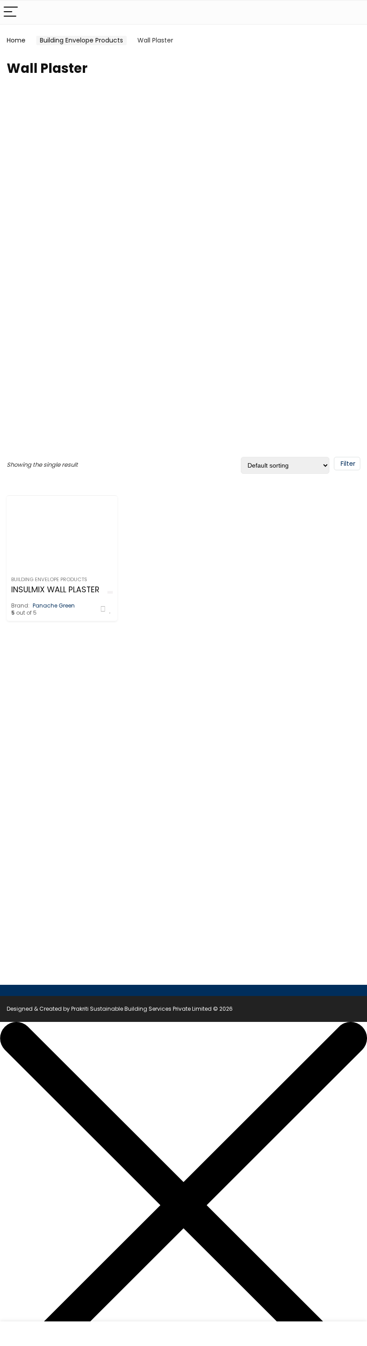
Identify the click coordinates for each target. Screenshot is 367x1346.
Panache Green (54, 605)
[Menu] (10, 12)
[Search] (353, 12)
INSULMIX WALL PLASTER (55, 589)
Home (16, 40)
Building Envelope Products (81, 40)
